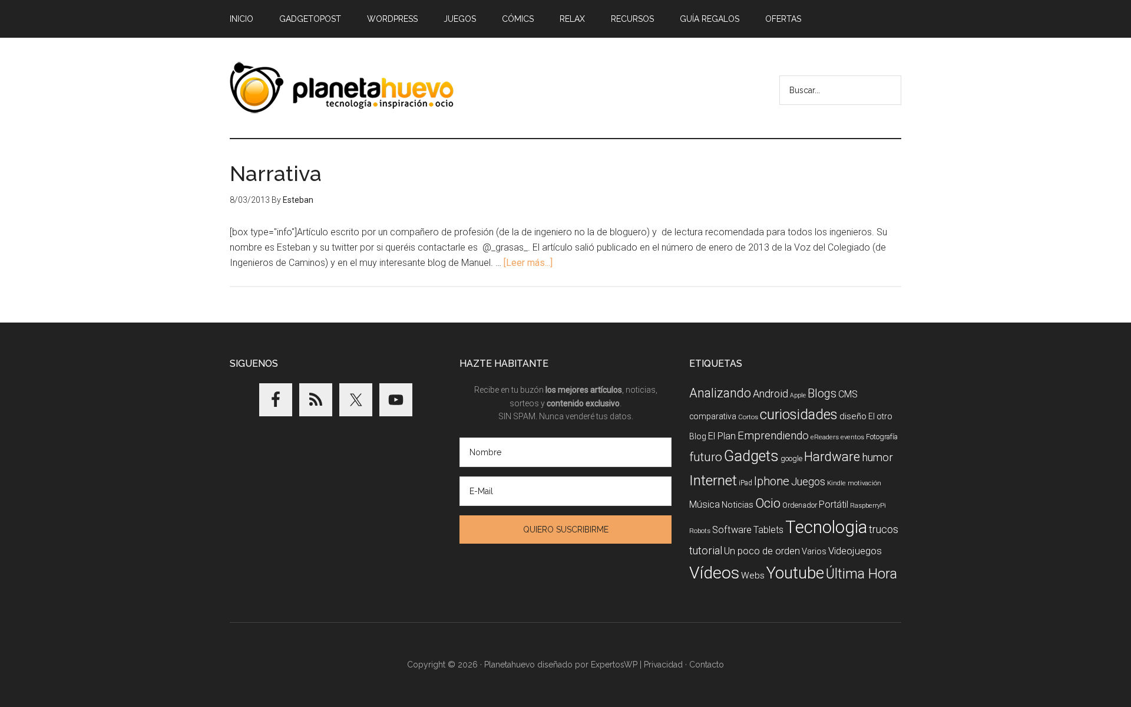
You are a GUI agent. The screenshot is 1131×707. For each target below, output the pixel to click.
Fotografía (882, 436)
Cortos (748, 417)
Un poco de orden (762, 551)
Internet (713, 480)
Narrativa (276, 173)
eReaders (825, 437)
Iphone (771, 481)
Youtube (795, 573)
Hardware (832, 456)
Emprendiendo (773, 435)
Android (770, 393)
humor (877, 457)
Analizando (720, 393)
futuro (705, 457)
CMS (848, 394)
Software (732, 529)
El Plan (722, 436)
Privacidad (663, 664)
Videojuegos (855, 551)
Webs (753, 575)
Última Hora (861, 573)
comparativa (712, 416)
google (791, 458)
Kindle (836, 483)
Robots (699, 531)
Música (704, 504)
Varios (814, 551)
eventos (852, 437)
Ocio (768, 503)
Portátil (833, 504)
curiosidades (799, 414)
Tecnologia (826, 527)
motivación (864, 483)
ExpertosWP (614, 664)
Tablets (768, 529)
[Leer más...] (528, 262)
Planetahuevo (509, 664)
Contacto (706, 664)
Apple (798, 395)
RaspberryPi (868, 505)
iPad (745, 483)
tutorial (705, 550)
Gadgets (751, 456)
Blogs (822, 393)
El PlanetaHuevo (342, 87)
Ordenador (799, 505)
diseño (853, 416)
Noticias (737, 504)
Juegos (808, 481)
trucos (883, 529)
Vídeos (714, 573)
